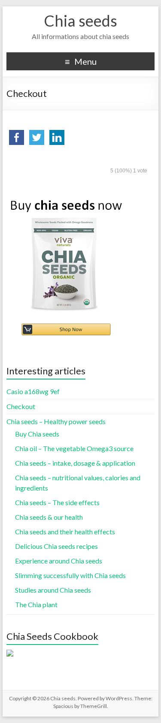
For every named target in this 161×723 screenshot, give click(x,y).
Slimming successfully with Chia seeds (70, 575)
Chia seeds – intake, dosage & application (75, 463)
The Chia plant (36, 604)
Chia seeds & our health (49, 517)
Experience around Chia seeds (58, 561)
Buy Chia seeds (37, 434)
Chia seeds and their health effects (65, 531)
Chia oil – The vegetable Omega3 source (74, 448)
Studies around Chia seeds (53, 590)
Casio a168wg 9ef (33, 391)
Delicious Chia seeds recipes (56, 546)
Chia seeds (80, 20)
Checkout (20, 406)
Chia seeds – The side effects (57, 502)
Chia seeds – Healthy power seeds (56, 421)
